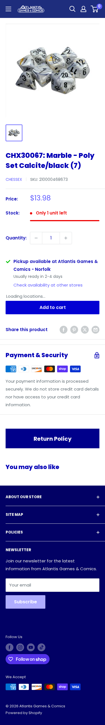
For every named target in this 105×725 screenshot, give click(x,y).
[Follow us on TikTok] (41, 647)
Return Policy (53, 439)
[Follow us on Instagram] (20, 647)
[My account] (83, 9)
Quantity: (16, 238)
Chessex (14, 179)
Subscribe (25, 602)
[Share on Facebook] (63, 329)
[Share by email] (95, 329)
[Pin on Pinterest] (74, 329)
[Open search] (72, 9)
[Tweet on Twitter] (85, 329)
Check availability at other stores (48, 285)
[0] (94, 9)
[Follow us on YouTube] (31, 647)
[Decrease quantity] (36, 238)
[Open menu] (8, 9)
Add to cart (52, 307)
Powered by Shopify (24, 712)
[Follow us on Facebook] (9, 647)
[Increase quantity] (66, 238)
